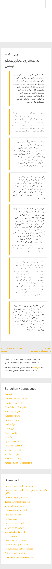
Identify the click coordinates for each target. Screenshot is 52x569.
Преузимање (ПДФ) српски (19, 549)
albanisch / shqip (13, 458)
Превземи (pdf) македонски (19, 557)
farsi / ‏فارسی (11, 433)
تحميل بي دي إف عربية (14, 506)
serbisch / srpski (13, 450)
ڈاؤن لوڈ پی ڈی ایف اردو (15, 532)
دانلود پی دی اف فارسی (14, 527)
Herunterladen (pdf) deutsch (19, 486)
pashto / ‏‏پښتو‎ (11, 424)
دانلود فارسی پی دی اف (14, 523)
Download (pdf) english (16, 497)
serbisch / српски (13, 454)
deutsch (9, 394)
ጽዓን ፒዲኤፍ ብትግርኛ (13, 536)
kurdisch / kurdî (12, 416)
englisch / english (13, 403)
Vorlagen (36, 367)
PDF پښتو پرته (11, 519)
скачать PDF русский (15, 540)
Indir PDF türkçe (13, 514)
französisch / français (15, 407)
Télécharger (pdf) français (17, 502)
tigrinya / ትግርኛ (12, 441)
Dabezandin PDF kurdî (16, 510)
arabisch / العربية (12, 411)
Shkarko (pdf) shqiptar (16, 553)
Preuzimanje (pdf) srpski (17, 544)
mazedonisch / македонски (18, 463)
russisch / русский (14, 445)
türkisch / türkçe (13, 420)
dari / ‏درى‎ (9, 428)
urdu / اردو (10, 437)
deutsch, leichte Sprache (17, 398)
